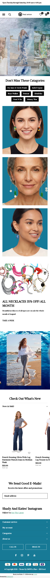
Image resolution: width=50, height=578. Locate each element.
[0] (46, 14)
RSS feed (42, 569)
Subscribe (40, 496)
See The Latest (17, 513)
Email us (36, 547)
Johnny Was (32, 99)
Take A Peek (8, 320)
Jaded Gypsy (37, 88)
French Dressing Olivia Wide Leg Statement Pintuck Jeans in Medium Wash (17, 459)
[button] (3, 14)
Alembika (38, 93)
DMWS (29, 569)
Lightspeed (10, 576)
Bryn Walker (13, 93)
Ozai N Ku (17, 99)
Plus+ (35, 569)
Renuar (26, 93)
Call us (12, 547)
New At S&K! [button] (8, 406)
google (35, 574)
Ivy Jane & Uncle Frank (17, 88)
